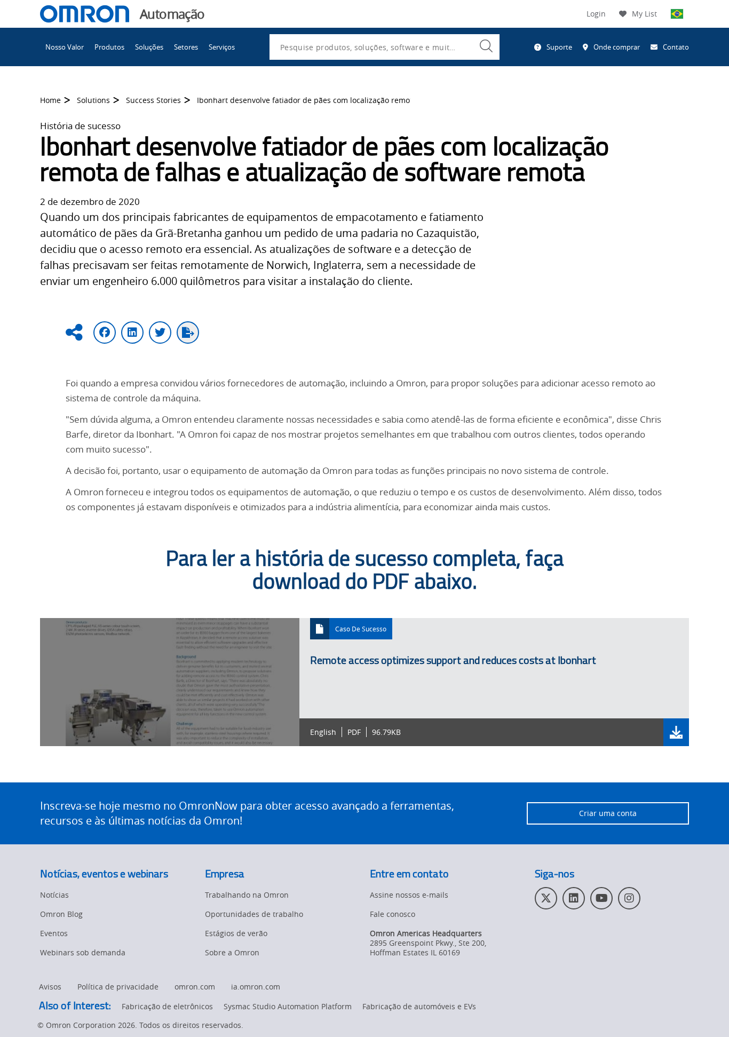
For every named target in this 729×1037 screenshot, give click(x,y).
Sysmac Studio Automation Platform (288, 1006)
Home (50, 100)
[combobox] (385, 46)
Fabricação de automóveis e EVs (419, 1006)
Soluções (149, 47)
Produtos (109, 47)
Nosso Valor (64, 47)
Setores (186, 47)
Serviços (222, 47)
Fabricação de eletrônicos (167, 1006)
